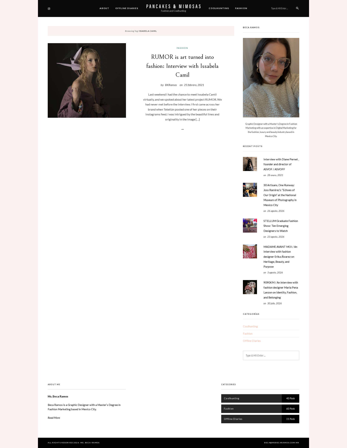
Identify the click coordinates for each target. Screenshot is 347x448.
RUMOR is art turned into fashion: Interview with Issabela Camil (182, 65)
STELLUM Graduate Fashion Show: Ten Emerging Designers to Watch (281, 225)
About (104, 8)
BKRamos (171, 84)
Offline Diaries (126, 8)
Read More (54, 417)
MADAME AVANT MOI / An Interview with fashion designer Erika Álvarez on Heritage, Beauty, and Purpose (280, 256)
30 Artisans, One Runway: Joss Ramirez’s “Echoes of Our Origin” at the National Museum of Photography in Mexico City (280, 195)
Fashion (241, 8)
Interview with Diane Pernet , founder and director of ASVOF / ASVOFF (281, 164)
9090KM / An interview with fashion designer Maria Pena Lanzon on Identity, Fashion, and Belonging (281, 290)
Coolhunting (219, 8)
